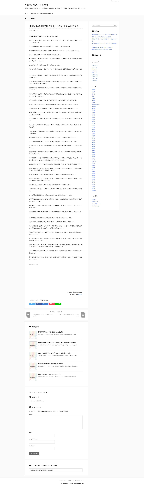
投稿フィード (95, 201)
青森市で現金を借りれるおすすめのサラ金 (49, 374)
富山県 (93, 121)
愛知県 (93, 144)
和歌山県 (94, 106)
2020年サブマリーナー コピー (66, 486)
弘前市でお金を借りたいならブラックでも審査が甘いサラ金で (54, 353)
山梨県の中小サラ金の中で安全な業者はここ (102, 47)
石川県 (93, 159)
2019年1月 (94, 72)
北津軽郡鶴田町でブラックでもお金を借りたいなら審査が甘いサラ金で (57, 342)
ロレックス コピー (56, 486)
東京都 (93, 148)
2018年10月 (95, 78)
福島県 (93, 167)
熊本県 (93, 156)
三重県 (93, 89)
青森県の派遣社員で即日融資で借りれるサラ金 (50, 363)
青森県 (70, 292)
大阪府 (93, 112)
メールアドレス (33, 439)
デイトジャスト (88, 486)
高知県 (93, 186)
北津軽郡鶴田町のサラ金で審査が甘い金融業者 (50, 332)
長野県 (93, 177)
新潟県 (93, 146)
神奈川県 (94, 161)
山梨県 (93, 127)
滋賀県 (93, 154)
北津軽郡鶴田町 (78, 292)
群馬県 (93, 171)
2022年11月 (95, 65)
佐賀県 (93, 94)
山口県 (93, 123)
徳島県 (93, 140)
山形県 (93, 125)
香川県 (93, 184)
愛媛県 (93, 142)
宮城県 (93, 117)
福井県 (93, 163)
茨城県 (93, 173)
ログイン (94, 199)
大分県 (93, 110)
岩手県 (93, 133)
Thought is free (80, 483)
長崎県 (93, 175)
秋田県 (93, 169)
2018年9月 (94, 80)
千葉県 (93, 102)
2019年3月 (94, 70)
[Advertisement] (55, 276)
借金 (93, 96)
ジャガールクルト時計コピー (79, 486)
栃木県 (93, 150)
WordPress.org (95, 206)
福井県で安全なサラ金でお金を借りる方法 (102, 49)
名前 (30, 432)
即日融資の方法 (95, 104)
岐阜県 (93, 129)
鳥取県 (93, 188)
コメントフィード (96, 203)
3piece (80, 294)
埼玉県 (93, 108)
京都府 (93, 92)
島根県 (93, 136)
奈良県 (93, 115)
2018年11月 (95, 76)
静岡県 (93, 182)
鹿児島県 (94, 190)
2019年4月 (94, 68)
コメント (31, 414)
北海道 (93, 100)
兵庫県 (93, 98)
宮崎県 (93, 119)
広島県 (93, 138)
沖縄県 (93, 152)
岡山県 (93, 131)
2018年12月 (95, 74)
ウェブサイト (32, 445)
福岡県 (93, 165)
